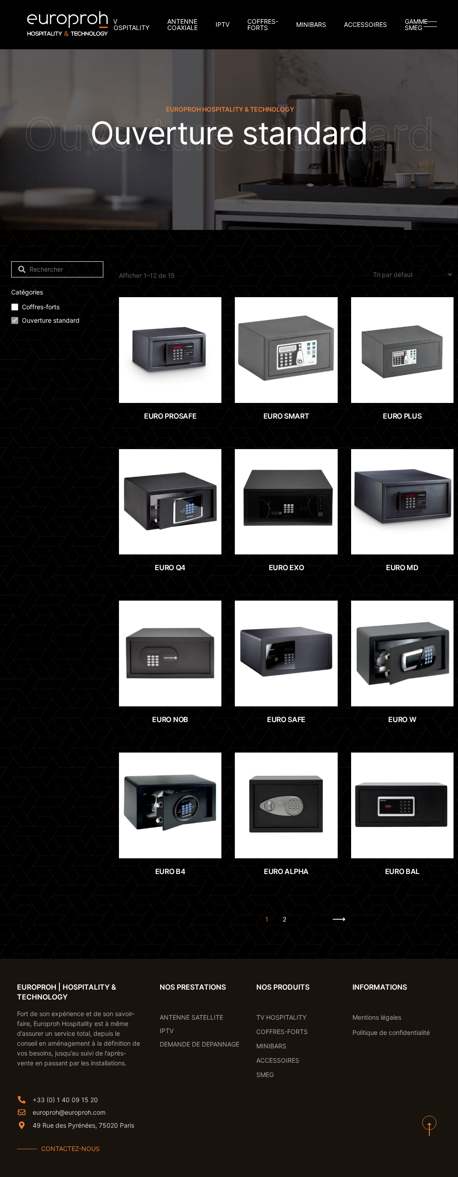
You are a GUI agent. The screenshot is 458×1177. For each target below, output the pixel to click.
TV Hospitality (129, 24)
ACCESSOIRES (365, 25)
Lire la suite (411, 385)
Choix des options (178, 383)
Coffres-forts (40, 307)
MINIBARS (311, 25)
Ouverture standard (51, 320)
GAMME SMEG (416, 24)
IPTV (222, 25)
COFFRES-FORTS (262, 24)
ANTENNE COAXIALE (182, 24)
